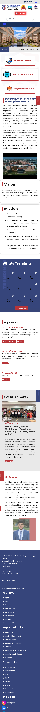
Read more (9, 441)
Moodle (8, 599)
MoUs (7, 658)
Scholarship (9, 592)
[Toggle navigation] (35, 1)
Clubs (7, 665)
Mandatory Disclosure (13, 634)
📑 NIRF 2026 (20, 13)
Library (7, 581)
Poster (4, 321)
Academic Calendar (13, 623)
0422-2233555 (9, 560)
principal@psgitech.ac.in (14, 568)
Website (19, 321)
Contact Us (9, 672)
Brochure (12, 321)
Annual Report (10, 619)
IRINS (7, 654)
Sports (7, 577)
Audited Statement (13, 616)
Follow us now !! (22, 288)
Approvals (9, 612)
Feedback (9, 668)
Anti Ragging (10, 588)
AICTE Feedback (11, 627)
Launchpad (9, 595)
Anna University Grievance (15, 630)
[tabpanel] (20, 411)
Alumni (7, 661)
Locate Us (7, 551)
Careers (8, 637)
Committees (10, 647)
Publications (10, 650)
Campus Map (10, 603)
